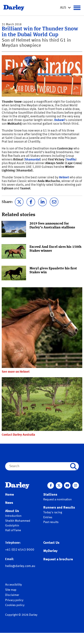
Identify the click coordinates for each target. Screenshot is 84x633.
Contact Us (51, 543)
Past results (51, 522)
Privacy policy (14, 600)
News (9, 503)
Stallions (50, 494)
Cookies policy (14, 605)
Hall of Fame (13, 530)
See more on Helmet (16, 372)
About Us (12, 511)
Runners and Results (59, 507)
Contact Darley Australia (18, 435)
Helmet (64, 177)
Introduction (13, 515)
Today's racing (52, 512)
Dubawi (59, 120)
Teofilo (71, 159)
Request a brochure (58, 559)
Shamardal (32, 159)
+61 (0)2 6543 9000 (19, 549)
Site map (10, 589)
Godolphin (12, 525)
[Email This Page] (54, 201)
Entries (47, 517)
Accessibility (13, 584)
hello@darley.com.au (20, 566)
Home (9, 494)
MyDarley (50, 551)
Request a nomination (57, 499)
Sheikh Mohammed (17, 520)
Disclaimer (12, 595)
